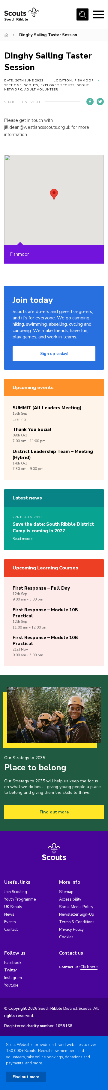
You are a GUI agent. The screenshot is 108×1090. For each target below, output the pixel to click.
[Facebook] (90, 101)
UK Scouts (13, 907)
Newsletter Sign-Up (76, 914)
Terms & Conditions (76, 922)
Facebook (12, 962)
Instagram (13, 978)
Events (10, 922)
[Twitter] (100, 101)
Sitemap (66, 892)
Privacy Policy (71, 929)
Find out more (54, 812)
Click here (89, 967)
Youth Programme (20, 899)
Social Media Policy (76, 907)
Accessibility (70, 899)
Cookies (66, 937)
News (9, 914)
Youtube (11, 985)
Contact (11, 929)
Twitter (10, 970)
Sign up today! (54, 353)
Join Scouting (15, 892)
